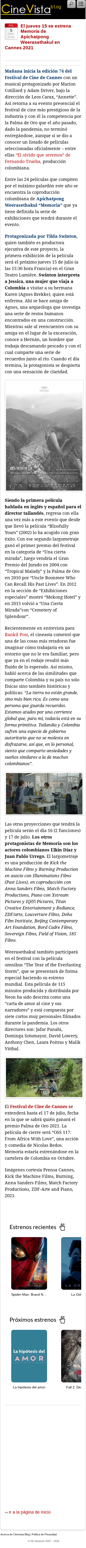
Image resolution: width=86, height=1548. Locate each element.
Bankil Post (16, 634)
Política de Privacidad (44, 1534)
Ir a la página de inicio (30, 1512)
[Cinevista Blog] (31, 13)
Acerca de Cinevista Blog (15, 1534)
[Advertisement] (43, 1452)
